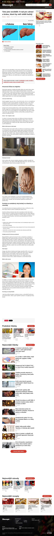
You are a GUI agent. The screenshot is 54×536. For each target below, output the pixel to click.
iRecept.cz (4, 16)
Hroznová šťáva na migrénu (9, 46)
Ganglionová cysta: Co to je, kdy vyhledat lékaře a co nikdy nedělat (24, 419)
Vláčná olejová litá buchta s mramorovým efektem (47, 55)
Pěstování (10, 528)
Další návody (29, 478)
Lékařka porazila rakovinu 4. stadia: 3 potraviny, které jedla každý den (24, 374)
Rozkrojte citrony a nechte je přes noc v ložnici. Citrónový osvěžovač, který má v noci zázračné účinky (6, 336)
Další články (31, 326)
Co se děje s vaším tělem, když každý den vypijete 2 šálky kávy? (24, 358)
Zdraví (3, 529)
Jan (28, 20)
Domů (5, 1)
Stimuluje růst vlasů (9, 48)
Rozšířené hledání (48, 7)
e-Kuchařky (22, 1)
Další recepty (40, 78)
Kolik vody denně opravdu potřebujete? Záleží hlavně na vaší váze (24, 383)
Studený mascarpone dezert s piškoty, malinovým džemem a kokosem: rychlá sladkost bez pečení (43, 22)
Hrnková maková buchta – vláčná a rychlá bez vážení (46, 60)
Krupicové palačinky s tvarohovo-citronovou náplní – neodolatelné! (47, 51)
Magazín (17, 1)
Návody (13, 1)
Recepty (8, 1)
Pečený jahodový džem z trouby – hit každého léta (46, 46)
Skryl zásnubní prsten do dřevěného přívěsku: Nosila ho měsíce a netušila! (24, 410)
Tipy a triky (7, 528)
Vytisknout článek (7, 41)
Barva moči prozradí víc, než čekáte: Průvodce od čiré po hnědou (7, 487)
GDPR (17, 521)
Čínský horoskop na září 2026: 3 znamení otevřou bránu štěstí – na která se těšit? (25, 402)
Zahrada (16, 528)
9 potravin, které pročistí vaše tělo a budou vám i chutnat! (29, 335)
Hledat (50, 5)
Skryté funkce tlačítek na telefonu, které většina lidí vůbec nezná (18, 487)
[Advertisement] (18, 60)
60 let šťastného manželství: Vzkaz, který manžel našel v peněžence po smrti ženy (23, 443)
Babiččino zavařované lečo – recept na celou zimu (47, 70)
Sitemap (25, 521)
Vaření (13, 528)
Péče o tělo (3, 528)
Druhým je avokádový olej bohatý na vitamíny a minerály (13, 49)
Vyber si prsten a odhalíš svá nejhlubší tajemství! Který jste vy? (24, 435)
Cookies (25, 520)
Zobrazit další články (18, 451)
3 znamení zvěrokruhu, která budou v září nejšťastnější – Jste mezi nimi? (23, 349)
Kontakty (17, 520)
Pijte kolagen (8, 50)
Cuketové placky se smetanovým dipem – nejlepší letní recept (47, 75)
